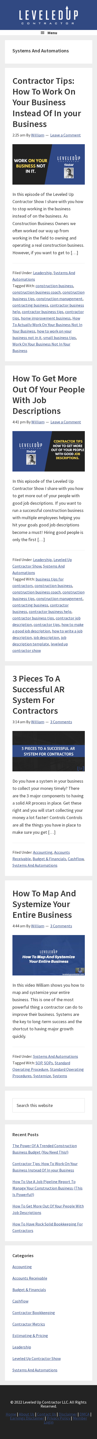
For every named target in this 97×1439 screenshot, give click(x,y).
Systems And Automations (34, 865)
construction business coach (36, 292)
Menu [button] (52, 32)
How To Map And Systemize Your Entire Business (44, 904)
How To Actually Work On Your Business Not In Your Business (47, 325)
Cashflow (76, 858)
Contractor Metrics (28, 1323)
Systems (60, 1075)
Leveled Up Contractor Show (36, 1358)
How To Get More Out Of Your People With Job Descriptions (48, 394)
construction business (54, 285)
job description (46, 637)
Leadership (42, 272)
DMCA (85, 1414)
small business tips (59, 337)
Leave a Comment (65, 134)
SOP (39, 1062)
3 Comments (61, 721)
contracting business (30, 305)
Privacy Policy (58, 1418)
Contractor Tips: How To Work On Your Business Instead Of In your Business (46, 102)
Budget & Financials (49, 858)
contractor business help (50, 611)
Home (11, 1414)
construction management (59, 298)
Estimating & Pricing (30, 1335)
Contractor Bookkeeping (33, 1312)
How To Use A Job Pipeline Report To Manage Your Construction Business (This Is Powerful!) (47, 1188)
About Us (26, 1414)
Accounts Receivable (29, 1278)
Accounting (42, 852)
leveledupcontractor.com (48, 15)
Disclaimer (68, 1414)
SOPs (48, 1062)
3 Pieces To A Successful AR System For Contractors (38, 695)
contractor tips (47, 624)
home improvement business (46, 318)
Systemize (42, 1075)
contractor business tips (42, 311)
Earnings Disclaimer (27, 1418)
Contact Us (46, 1414)
